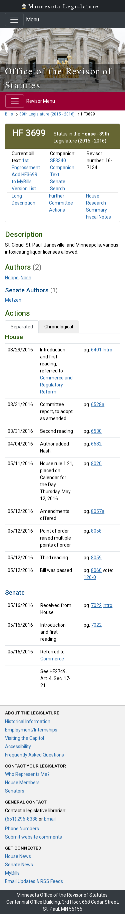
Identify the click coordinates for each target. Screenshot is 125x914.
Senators (14, 791)
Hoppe (12, 277)
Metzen (13, 300)
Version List (24, 188)
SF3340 (58, 160)
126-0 (90, 577)
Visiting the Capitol (24, 738)
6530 (96, 431)
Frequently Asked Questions (34, 754)
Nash (26, 277)
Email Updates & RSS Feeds (34, 881)
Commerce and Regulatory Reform (56, 384)
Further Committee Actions (61, 203)
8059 (96, 557)
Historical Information (27, 721)
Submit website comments (33, 837)
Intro (107, 349)
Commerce (52, 658)
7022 (96, 605)
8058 (96, 531)
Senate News (19, 864)
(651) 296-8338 (21, 819)
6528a (97, 404)
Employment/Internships (31, 729)
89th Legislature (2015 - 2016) (47, 114)
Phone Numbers (22, 828)
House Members (22, 782)
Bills (9, 114)
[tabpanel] (62, 512)
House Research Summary (96, 203)
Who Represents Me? (27, 774)
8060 (96, 570)
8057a (97, 511)
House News (18, 856)
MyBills (12, 873)
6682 (96, 443)
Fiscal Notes (98, 217)
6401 (96, 349)
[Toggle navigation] (14, 19)
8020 (96, 463)
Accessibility (18, 746)
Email (50, 819)
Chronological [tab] (58, 326)
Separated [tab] (22, 326)
